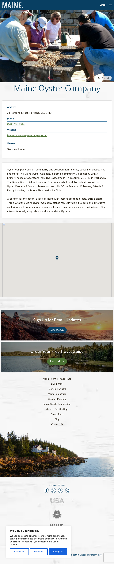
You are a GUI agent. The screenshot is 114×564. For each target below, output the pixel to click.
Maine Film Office (57, 394)
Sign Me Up (57, 330)
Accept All (58, 551)
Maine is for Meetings (57, 409)
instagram (67, 490)
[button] (57, 46)
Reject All (38, 551)
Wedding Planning (57, 399)
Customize (19, 551)
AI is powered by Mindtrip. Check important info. (77, 555)
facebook (46, 490)
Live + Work (57, 384)
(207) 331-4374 (16, 124)
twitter (53, 490)
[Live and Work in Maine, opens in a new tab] (57, 514)
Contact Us (57, 424)
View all (105, 78)
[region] (38, 542)
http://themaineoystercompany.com (27, 135)
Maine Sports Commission (57, 404)
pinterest (60, 490)
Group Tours (57, 414)
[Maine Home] (12, 5)
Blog (57, 419)
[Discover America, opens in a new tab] (57, 501)
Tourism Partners (57, 389)
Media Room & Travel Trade (57, 379)
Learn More (57, 361)
